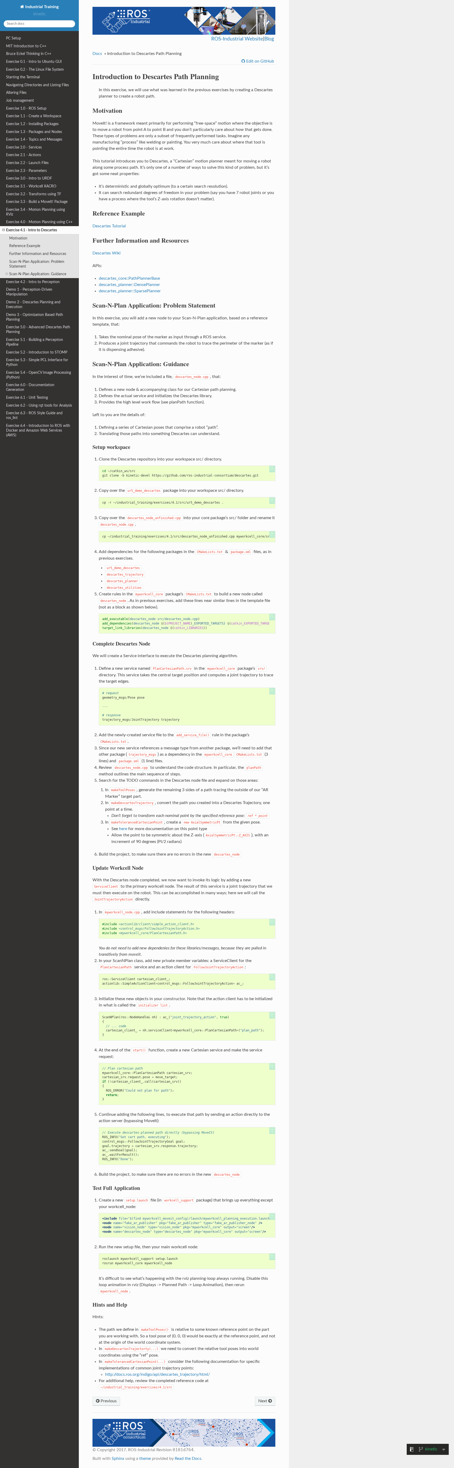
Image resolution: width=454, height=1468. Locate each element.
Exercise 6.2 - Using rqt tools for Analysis (39, 405)
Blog (269, 39)
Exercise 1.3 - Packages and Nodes (34, 132)
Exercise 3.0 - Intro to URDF (29, 178)
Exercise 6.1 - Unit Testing (27, 398)
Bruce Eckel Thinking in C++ (28, 54)
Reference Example (24, 246)
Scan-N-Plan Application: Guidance (37, 274)
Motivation (18, 238)
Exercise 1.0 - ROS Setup (26, 108)
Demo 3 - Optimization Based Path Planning (34, 317)
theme (145, 1458)
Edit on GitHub (259, 61)
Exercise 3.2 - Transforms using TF (33, 194)
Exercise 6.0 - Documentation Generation (30, 387)
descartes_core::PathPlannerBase (129, 278)
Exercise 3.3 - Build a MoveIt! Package (37, 202)
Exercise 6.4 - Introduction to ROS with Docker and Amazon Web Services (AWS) (38, 430)
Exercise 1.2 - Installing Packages (32, 124)
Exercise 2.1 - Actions (23, 155)
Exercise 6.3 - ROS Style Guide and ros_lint (34, 415)
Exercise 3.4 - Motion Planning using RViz (35, 212)
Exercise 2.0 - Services (24, 147)
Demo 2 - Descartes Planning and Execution (33, 304)
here (123, 829)
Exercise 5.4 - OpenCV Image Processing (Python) (38, 375)
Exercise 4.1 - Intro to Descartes (31, 230)
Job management (20, 101)
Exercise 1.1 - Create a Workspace (33, 116)
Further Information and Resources (37, 254)
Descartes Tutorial (109, 226)
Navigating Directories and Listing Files (37, 85)
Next (263, 1401)
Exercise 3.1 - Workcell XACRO (31, 186)
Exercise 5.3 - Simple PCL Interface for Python (37, 362)
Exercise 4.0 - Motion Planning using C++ (39, 222)
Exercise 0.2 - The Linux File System (35, 69)
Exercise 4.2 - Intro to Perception (33, 282)
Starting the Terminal (23, 77)
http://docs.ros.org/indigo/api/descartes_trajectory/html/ (157, 1374)
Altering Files (16, 93)
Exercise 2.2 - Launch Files (27, 163)
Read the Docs (188, 1458)
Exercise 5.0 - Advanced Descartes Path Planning (38, 329)
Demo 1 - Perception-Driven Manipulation (29, 292)
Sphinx (118, 1458)
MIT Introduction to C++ (26, 46)
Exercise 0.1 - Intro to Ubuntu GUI (34, 62)
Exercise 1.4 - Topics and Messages (34, 139)
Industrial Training (41, 7)
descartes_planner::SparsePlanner (130, 291)
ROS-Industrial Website (237, 39)
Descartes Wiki (106, 253)
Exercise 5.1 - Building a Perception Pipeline (34, 342)
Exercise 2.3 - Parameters (26, 171)
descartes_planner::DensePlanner (129, 285)
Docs (97, 54)
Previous (108, 1401)
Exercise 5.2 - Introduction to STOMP (36, 352)
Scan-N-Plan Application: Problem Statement (36, 264)
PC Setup (13, 38)
